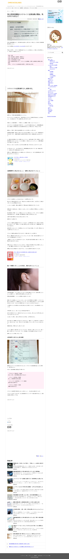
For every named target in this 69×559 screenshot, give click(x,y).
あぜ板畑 (51, 71)
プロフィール (31, 555)
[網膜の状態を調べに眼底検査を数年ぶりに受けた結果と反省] (10, 504)
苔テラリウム (50, 92)
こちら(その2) (22, 46)
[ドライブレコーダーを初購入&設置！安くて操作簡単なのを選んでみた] (10, 481)
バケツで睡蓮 (50, 100)
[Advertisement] (25, 76)
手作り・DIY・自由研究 (52, 85)
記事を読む (15, 469)
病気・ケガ (50, 81)
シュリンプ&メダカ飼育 (52, 65)
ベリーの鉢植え (53, 75)
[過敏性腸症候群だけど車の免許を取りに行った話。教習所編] (10, 473)
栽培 (49, 70)
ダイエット (50, 99)
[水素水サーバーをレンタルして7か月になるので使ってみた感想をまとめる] (10, 528)
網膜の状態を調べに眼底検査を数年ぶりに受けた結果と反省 (26, 502)
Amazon (16, 161)
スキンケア (50, 104)
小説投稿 (49, 111)
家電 (49, 101)
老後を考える (52, 60)
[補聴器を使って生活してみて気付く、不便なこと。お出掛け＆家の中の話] (10, 465)
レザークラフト (53, 86)
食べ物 (49, 103)
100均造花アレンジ (52, 96)
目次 (26, 555)
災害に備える (50, 82)
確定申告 (51, 63)
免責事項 (35, 555)
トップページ (23, 555)
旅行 (49, 88)
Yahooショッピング (27, 161)
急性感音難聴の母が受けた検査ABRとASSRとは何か (19, 543)
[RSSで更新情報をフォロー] (60, 1)
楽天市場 (20, 161)
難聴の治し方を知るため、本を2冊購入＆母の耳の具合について (21, 546)
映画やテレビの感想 (52, 94)
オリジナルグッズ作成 (52, 93)
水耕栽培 (51, 74)
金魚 (50, 66)
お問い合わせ (40, 555)
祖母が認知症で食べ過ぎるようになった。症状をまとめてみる (26, 533)
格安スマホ (50, 78)
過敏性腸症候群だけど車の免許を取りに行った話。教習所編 (26, 471)
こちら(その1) (16, 46)
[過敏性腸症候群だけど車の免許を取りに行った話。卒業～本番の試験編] (10, 519)
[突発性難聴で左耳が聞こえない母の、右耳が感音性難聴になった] (10, 497)
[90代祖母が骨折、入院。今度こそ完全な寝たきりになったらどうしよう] (10, 511)
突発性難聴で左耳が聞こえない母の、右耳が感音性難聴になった (27, 494)
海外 (50, 89)
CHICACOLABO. (35, 557)
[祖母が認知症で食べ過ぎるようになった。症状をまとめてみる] (10, 536)
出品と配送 (50, 110)
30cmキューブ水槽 (53, 67)
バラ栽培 (51, 77)
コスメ (49, 107)
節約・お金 (50, 59)
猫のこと (49, 108)
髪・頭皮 (51, 105)
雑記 (49, 112)
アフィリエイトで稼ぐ (54, 62)
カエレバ (18, 158)
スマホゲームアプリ (52, 90)
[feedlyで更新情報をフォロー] (58, 1)
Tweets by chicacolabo (51, 116)
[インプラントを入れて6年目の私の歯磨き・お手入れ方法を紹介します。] (10, 489)
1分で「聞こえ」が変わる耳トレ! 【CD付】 (21, 157)
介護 (49, 84)
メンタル (49, 97)
